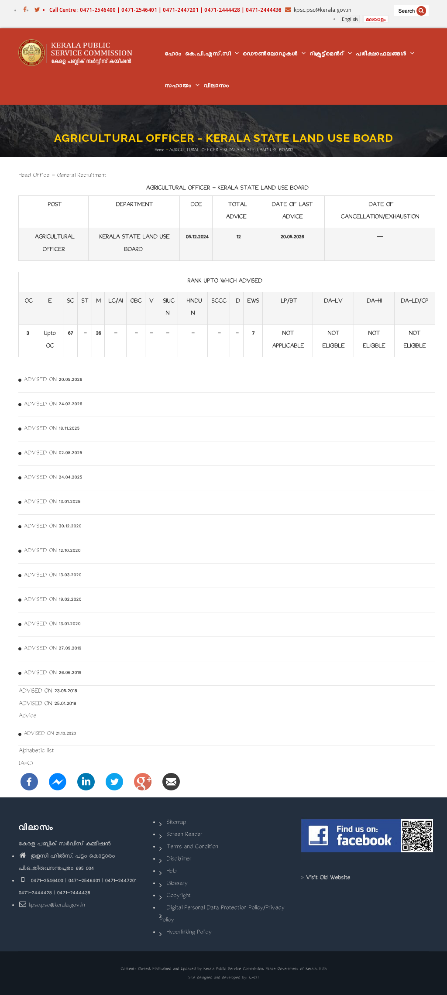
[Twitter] (114, 782)
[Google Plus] (143, 782)
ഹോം (173, 55)
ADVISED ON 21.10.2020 (50, 734)
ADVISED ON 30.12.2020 (52, 526)
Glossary (176, 884)
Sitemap (176, 823)
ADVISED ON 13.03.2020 (52, 575)
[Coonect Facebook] (368, 838)
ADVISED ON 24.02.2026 (53, 404)
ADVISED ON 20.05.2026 (53, 380)
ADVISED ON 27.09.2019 (52, 649)
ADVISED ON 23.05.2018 (47, 691)
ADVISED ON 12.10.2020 (52, 551)
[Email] (171, 782)
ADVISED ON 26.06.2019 (52, 673)
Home (159, 150)
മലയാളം (376, 19)
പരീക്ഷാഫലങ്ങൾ (382, 55)
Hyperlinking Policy (188, 933)
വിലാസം (216, 86)
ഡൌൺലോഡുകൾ (271, 55)
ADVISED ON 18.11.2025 (51, 429)
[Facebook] (29, 782)
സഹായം (179, 86)
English (350, 19)
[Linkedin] (86, 782)
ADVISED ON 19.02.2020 (52, 600)
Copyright (178, 896)
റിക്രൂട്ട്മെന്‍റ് (328, 55)
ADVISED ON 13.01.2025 (52, 502)
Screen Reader (184, 835)
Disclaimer (178, 859)
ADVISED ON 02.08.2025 (53, 453)
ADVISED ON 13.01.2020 (52, 624)
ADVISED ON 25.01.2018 (47, 704)
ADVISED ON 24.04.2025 (53, 478)
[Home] (78, 52)
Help (171, 872)
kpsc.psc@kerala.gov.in (56, 906)
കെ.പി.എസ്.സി (209, 55)
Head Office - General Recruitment (62, 176)
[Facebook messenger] (58, 782)
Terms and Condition (192, 847)
